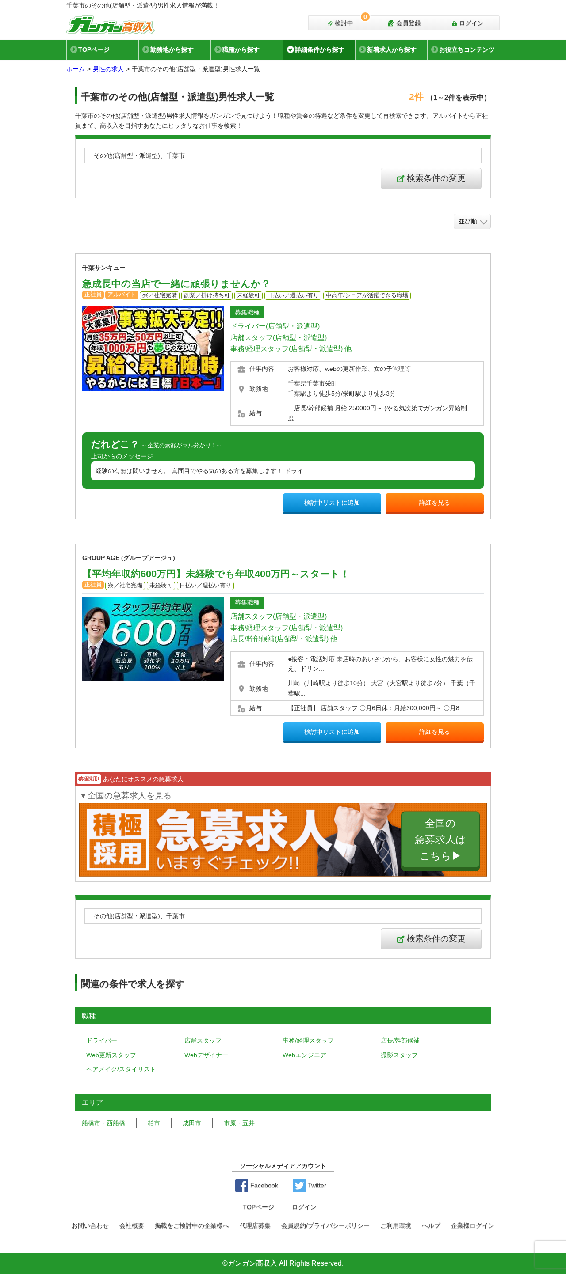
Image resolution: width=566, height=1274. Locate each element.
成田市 (192, 1123)
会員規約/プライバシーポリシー (325, 1225)
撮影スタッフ (399, 1055)
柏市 (154, 1123)
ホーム (75, 68)
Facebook (263, 1185)
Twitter (316, 1185)
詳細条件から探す (319, 49)
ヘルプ (431, 1225)
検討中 (350, 21)
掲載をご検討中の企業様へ (192, 1225)
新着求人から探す (392, 49)
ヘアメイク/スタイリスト (121, 1069)
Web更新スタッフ (111, 1055)
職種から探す (241, 49)
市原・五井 (239, 1123)
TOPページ (94, 49)
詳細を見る (434, 502)
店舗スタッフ (203, 1040)
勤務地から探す (172, 49)
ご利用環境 (395, 1225)
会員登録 (407, 22)
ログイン (470, 22)
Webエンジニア (304, 1055)
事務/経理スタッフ (308, 1040)
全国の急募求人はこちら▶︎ (440, 839)
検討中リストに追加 (332, 502)
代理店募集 (255, 1225)
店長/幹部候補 (400, 1040)
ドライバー (101, 1040)
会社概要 (131, 1225)
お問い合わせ (90, 1225)
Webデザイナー (206, 1055)
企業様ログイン (472, 1225)
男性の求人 (108, 68)
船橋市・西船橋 (103, 1123)
